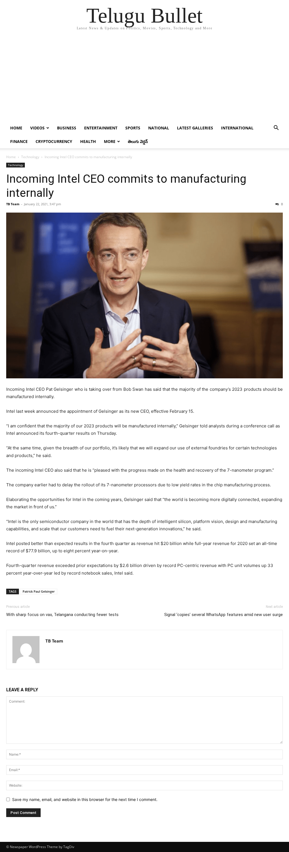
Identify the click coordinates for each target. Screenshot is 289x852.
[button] (276, 128)
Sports (132, 128)
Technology (30, 156)
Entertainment (100, 128)
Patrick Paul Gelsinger (39, 591)
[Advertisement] (144, 78)
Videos (37, 128)
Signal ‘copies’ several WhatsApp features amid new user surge (223, 614)
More (109, 141)
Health (88, 141)
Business (66, 128)
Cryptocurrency (54, 141)
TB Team (12, 204)
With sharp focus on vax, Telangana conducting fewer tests (62, 614)
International (237, 128)
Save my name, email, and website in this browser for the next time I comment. (84, 799)
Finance (19, 141)
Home (16, 128)
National (158, 128)
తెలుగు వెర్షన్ (138, 141)
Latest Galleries (195, 128)
